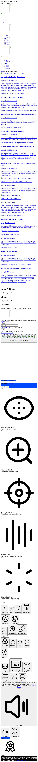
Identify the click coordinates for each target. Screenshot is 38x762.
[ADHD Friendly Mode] (2, 516)
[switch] (1, 431)
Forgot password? (6, 327)
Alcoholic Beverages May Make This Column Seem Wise (18, 114)
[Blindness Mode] (2, 558)
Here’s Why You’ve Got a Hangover (12, 97)
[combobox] (19, 338)
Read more (23, 760)
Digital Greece (5, 322)
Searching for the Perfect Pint (10, 234)
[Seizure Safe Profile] (2, 473)
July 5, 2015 (4, 185)
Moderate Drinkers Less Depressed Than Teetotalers (17, 146)
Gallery (6, 40)
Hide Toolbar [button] (4, 387)
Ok (17, 760)
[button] (4, 609)
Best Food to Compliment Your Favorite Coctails (16, 268)
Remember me (18, 327)
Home (6, 35)
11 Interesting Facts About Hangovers (12, 131)
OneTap (10, 383)
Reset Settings (5, 738)
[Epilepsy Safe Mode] (2, 600)
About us (7, 37)
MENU (3, 22)
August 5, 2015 (5, 80)
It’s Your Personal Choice (9, 251)
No (19, 760)
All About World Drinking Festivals (12, 219)
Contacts (7, 42)
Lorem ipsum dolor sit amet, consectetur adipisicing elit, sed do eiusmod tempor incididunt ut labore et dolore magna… (19, 226)
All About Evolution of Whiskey (11, 199)
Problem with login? (7, 333)
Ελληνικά (7, 44)
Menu (6, 39)
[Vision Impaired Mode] (2, 431)
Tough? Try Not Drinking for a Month (13, 77)
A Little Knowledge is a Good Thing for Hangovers (16, 182)
